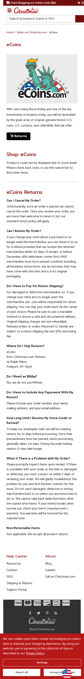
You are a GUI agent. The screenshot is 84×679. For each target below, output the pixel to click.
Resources (14, 563)
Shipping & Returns (19, 583)
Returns (20, 136)
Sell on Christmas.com (60, 576)
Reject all (21, 672)
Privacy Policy (35, 653)
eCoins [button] (53, 32)
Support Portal (17, 589)
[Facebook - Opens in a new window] (29, 613)
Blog (48, 563)
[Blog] (54, 613)
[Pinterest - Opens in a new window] (46, 613)
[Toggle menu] (9, 10)
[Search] (79, 19)
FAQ (10, 576)
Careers (50, 570)
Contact (12, 570)
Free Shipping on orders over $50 (33, 3)
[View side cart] (82, 2)
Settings (42, 662)
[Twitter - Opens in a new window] (37, 613)
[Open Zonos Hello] (65, 672)
